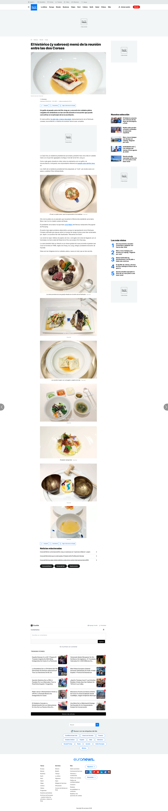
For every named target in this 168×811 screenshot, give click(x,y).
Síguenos (57, 778)
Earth (91, 7)
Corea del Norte (47, 566)
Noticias (36, 39)
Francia (100, 735)
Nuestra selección (120, 114)
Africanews (58, 785)
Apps (56, 781)
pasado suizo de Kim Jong (86, 163)
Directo (136, 7)
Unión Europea (99, 744)
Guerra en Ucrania (87, 735)
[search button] (82, 2)
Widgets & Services (60, 783)
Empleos (72, 787)
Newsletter (90, 777)
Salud (97, 7)
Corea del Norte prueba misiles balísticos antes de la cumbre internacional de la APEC (64, 560)
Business (66, 7)
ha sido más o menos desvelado (61, 119)
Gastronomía (74, 566)
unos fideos (68, 224)
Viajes (73, 7)
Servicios (58, 765)
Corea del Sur (61, 566)
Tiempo (57, 773)
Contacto (72, 784)
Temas (42, 765)
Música (84, 748)
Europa (51, 7)
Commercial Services (76, 771)
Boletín (57, 771)
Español (32, 2)
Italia (90, 739)
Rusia (79, 744)
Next (78, 7)
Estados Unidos (70, 739)
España (82, 739)
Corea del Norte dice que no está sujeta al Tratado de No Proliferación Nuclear (62, 556)
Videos (103, 7)
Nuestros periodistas (46, 793)
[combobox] (91, 2)
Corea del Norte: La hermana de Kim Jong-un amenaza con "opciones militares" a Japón (65, 552)
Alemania (100, 739)
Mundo (58, 7)
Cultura (85, 7)
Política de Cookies (75, 778)
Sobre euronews (74, 769)
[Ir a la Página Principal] (34, 7)
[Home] (31, 39)
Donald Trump (68, 744)
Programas (43, 790)
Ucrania (88, 744)
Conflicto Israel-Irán (71, 735)
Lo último (44, 7)
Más (71, 765)
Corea (46, 39)
